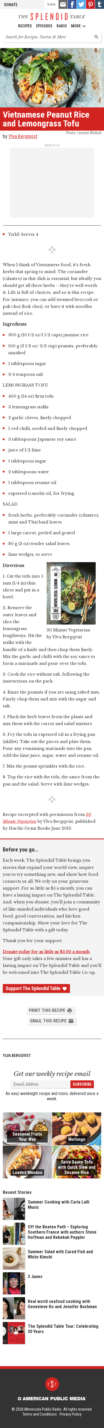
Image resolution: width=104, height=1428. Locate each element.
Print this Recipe (47, 1010)
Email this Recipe (48, 1021)
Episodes (44, 26)
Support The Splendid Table (33, 988)
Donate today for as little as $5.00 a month (46, 951)
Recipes (25, 26)
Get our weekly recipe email (52, 1074)
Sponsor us (52, 145)
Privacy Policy (71, 1414)
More (76, 26)
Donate (10, 4)
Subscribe (82, 1084)
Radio (62, 26)
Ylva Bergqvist (23, 136)
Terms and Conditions (39, 1414)
